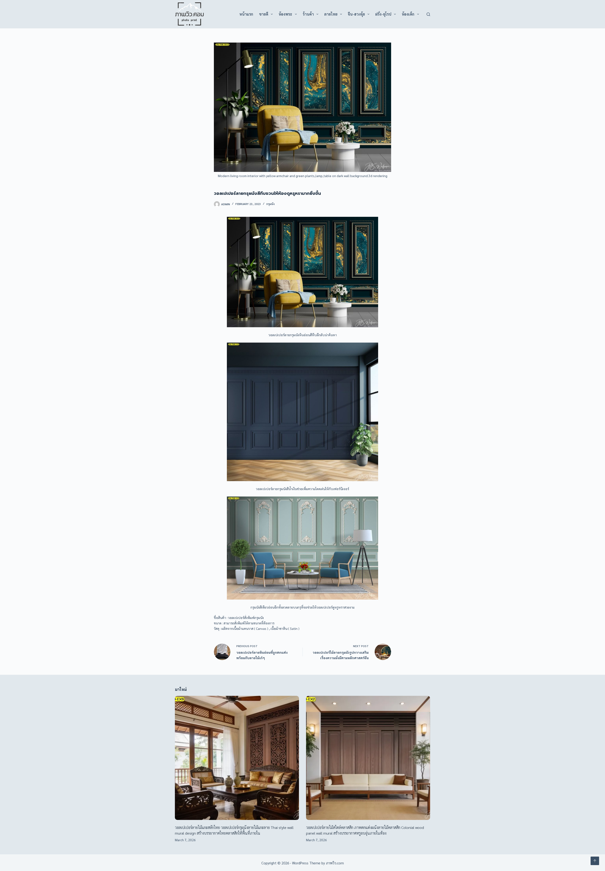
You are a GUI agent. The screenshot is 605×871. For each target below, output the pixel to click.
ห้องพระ (285, 14)
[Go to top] (595, 861)
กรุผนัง (270, 204)
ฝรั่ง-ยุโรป (383, 14)
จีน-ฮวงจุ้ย (356, 14)
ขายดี (263, 14)
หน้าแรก (246, 14)
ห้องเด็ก (408, 14)
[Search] (428, 14)
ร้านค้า (308, 14)
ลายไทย (330, 14)
